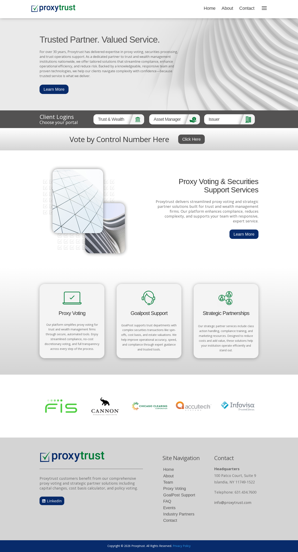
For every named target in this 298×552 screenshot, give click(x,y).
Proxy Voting (174, 488)
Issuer (214, 119)
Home (209, 8)
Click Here (191, 139)
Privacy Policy (182, 546)
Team (168, 482)
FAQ (167, 501)
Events (169, 508)
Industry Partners (178, 514)
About (227, 8)
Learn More (54, 89)
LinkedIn (54, 500)
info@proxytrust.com (232, 502)
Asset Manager (167, 119)
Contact (246, 8)
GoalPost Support (179, 495)
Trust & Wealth (111, 119)
